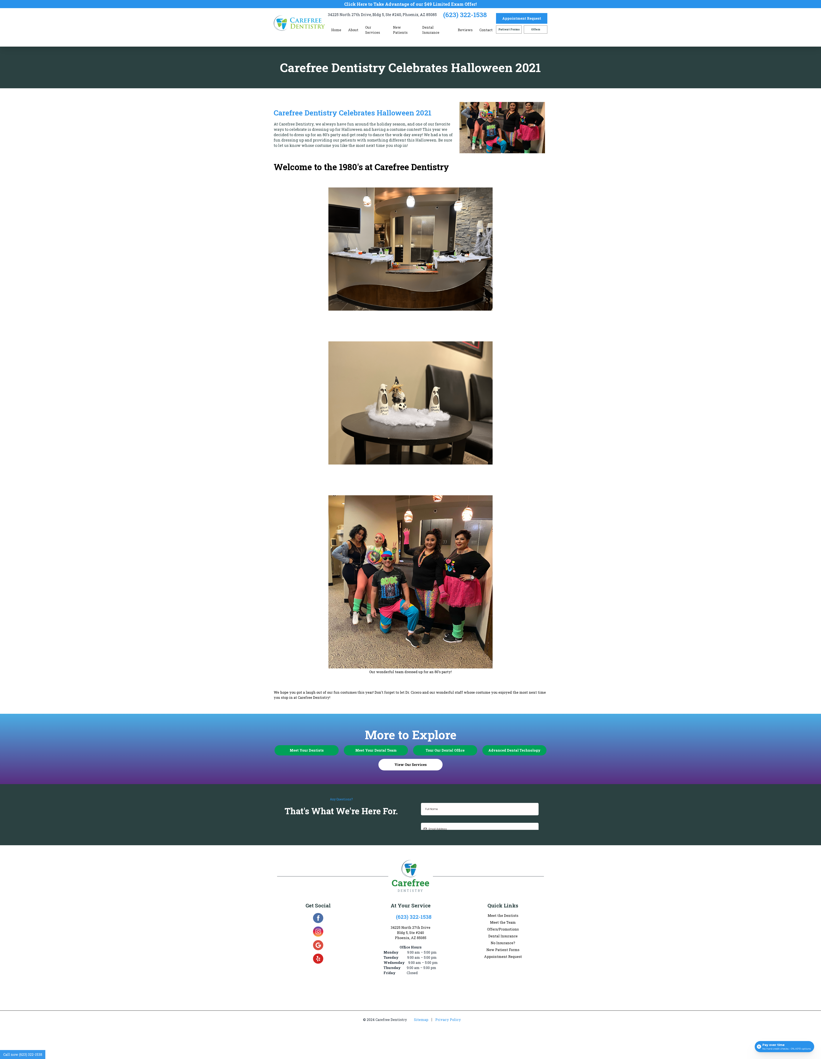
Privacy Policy (448, 1020)
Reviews (465, 30)
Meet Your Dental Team (376, 750)
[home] (301, 23)
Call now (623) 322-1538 (22, 1054)
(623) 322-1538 (465, 14)
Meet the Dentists (503, 915)
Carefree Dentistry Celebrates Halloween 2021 (352, 112)
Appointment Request (521, 18)
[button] (353, 30)
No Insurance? (503, 943)
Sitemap (421, 1020)
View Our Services (410, 764)
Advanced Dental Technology (514, 750)
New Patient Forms (502, 949)
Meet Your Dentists (307, 750)
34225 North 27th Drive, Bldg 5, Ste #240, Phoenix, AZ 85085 (382, 14)
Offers (535, 29)
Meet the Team (503, 922)
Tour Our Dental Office (445, 750)
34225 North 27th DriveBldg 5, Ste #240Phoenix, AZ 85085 (410, 932)
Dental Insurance (430, 30)
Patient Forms (509, 29)
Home (336, 30)
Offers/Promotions (503, 929)
